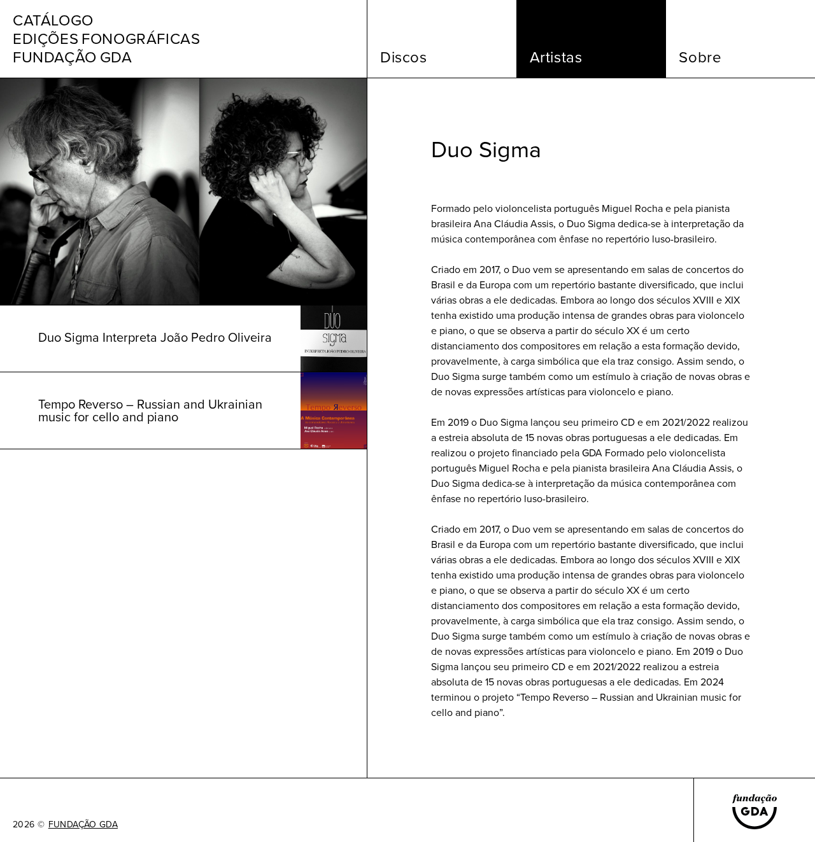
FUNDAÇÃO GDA (83, 824)
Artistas (556, 57)
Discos (403, 57)
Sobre (700, 57)
